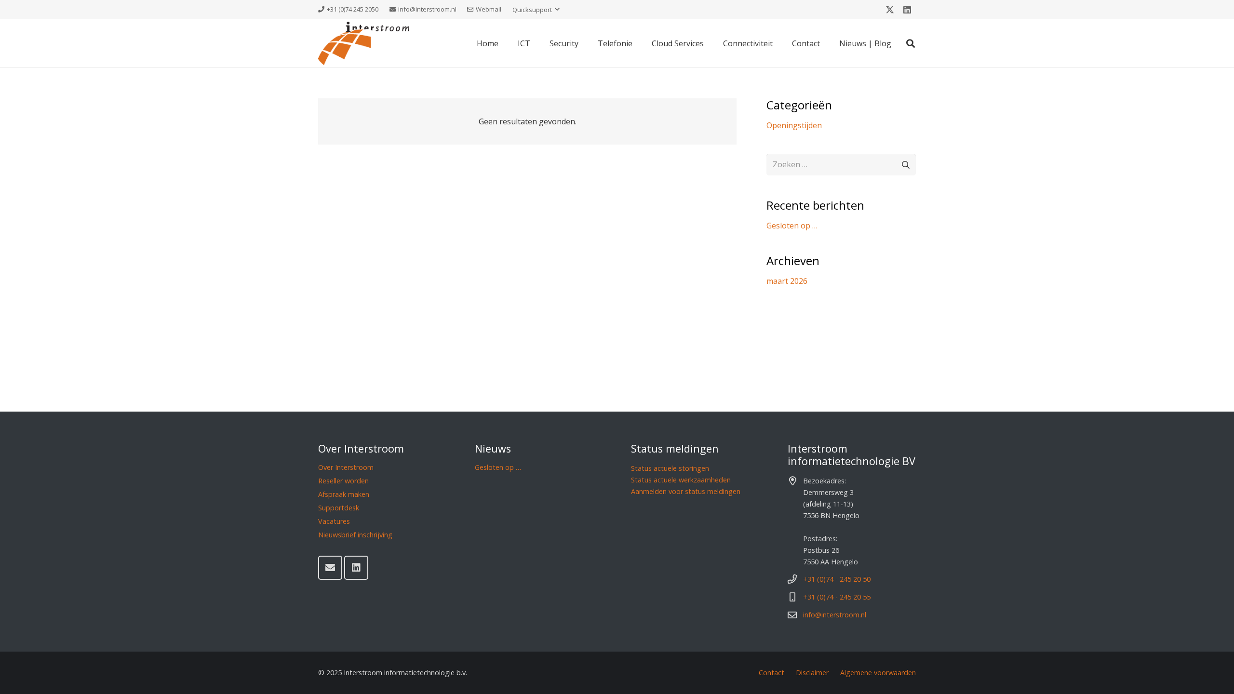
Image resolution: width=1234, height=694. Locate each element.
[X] (890, 9)
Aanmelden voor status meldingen (685, 491)
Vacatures (334, 521)
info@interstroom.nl (834, 614)
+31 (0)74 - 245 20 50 (837, 579)
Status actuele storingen (670, 468)
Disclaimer (812, 672)
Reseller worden (343, 480)
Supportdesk (338, 507)
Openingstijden (794, 125)
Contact (771, 672)
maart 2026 (786, 281)
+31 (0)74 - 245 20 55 (837, 596)
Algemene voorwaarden (878, 672)
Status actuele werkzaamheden (681, 479)
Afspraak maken (343, 494)
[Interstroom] (363, 43)
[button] (536, 9)
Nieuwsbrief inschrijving (355, 534)
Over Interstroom (346, 467)
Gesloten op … (792, 225)
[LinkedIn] (907, 9)
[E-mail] (330, 568)
